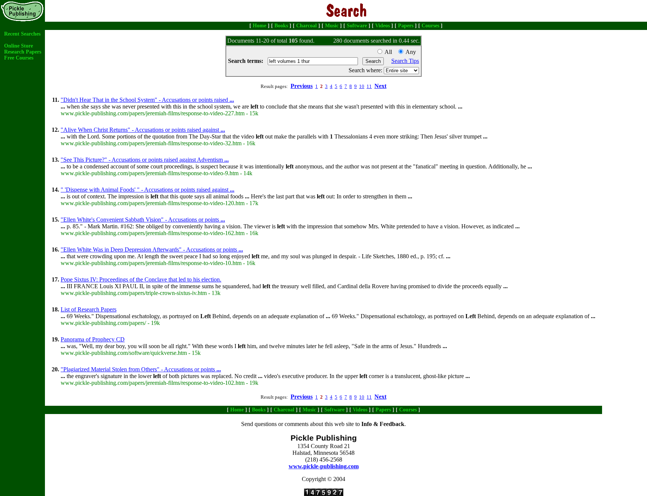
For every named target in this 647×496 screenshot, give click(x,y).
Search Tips (405, 61)
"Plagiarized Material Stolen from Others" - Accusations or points (141, 369)
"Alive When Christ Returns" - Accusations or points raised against (143, 130)
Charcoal (306, 25)
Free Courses (18, 58)
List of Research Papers (88, 309)
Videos (382, 25)
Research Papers (22, 52)
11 (369, 86)
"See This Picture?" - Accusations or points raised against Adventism (145, 159)
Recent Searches (22, 34)
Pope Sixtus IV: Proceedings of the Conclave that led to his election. (141, 279)
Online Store (18, 46)
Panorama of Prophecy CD (93, 339)
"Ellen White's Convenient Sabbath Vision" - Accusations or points (143, 219)
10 (361, 86)
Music (331, 25)
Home (259, 25)
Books (281, 25)
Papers (405, 25)
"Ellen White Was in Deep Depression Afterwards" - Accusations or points (152, 249)
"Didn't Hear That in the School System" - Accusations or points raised (147, 100)
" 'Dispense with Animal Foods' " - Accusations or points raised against (147, 189)
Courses (430, 25)
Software (357, 25)
